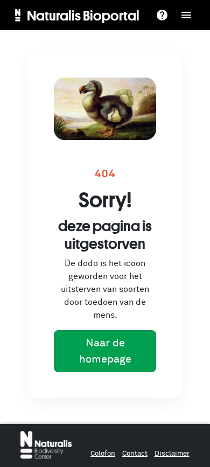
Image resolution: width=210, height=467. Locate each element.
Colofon (102, 453)
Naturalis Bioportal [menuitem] (83, 15)
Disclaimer (172, 453)
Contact (135, 453)
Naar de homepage (105, 351)
